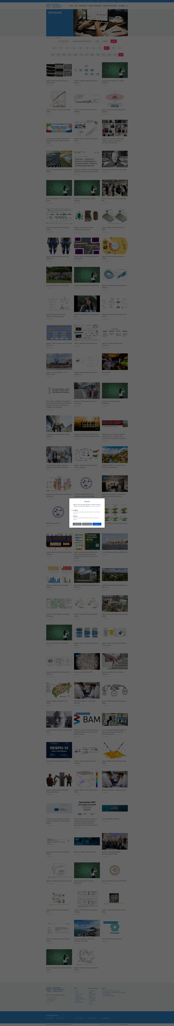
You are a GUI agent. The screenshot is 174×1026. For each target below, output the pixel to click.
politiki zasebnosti (95, 506)
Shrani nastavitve (87, 524)
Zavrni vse (77, 524)
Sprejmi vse (97, 524)
